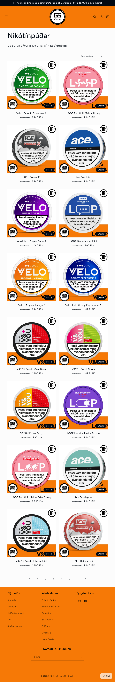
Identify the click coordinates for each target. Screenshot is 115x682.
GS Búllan (52, 676)
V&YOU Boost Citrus (83, 369)
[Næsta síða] (85, 579)
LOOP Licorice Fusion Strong (83, 433)
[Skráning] (80, 657)
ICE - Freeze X (32, 177)
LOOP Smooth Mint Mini (83, 241)
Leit (9, 619)
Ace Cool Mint (83, 177)
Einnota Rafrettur (51, 606)
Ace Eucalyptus (83, 497)
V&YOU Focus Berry (31, 433)
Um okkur (12, 600)
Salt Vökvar (48, 619)
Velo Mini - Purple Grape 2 (32, 241)
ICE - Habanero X (83, 561)
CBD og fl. (47, 626)
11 (77, 578)
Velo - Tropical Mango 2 (31, 305)
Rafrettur (46, 613)
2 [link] (45, 578)
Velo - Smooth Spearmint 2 (31, 113)
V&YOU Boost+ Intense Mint (31, 561)
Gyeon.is (46, 633)
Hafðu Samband (15, 613)
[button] (6, 17)
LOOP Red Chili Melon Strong (83, 113)
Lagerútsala (48, 639)
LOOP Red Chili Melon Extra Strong (32, 497)
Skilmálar (12, 606)
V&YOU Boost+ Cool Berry (31, 369)
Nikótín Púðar (49, 600)
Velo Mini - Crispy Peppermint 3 (83, 305)
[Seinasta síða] (30, 579)
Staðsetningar (14, 626)
